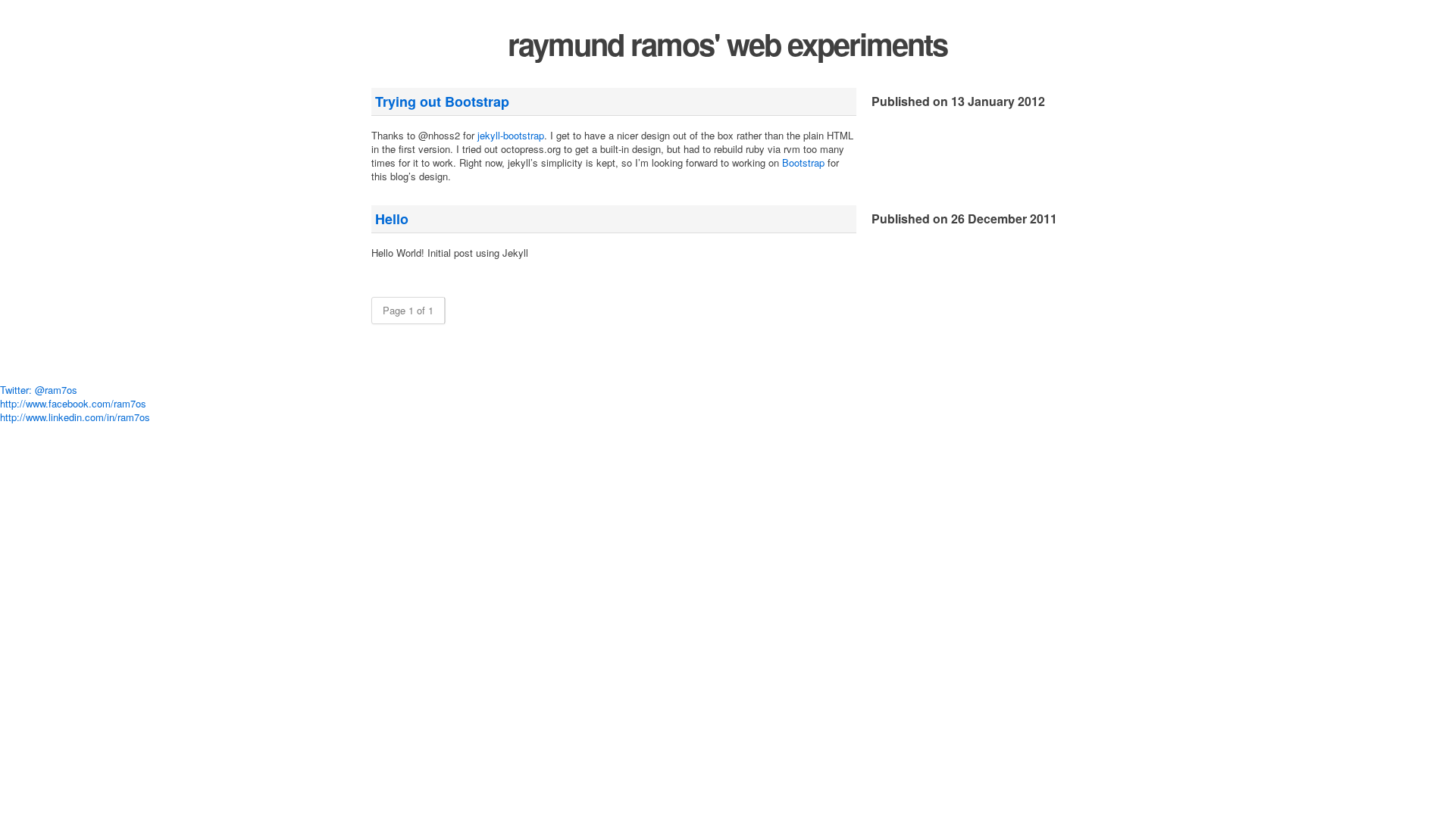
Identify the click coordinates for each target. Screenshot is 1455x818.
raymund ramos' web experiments (727, 43)
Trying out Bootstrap (442, 101)
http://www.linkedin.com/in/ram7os (75, 417)
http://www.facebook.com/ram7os (73, 403)
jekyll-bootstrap (510, 135)
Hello (391, 219)
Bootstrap (803, 162)
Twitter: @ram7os (38, 389)
